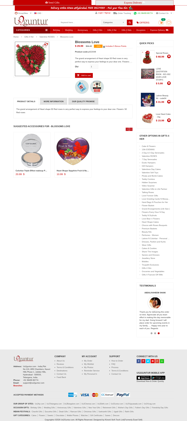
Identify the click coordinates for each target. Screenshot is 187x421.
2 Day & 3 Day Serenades (153, 153)
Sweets (50, 415)
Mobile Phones (73, 415)
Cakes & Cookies (149, 248)
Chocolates (60, 415)
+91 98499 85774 (145, 13)
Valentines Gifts (80, 408)
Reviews (60, 364)
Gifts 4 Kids (126, 30)
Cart (161, 22)
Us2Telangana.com (54, 404)
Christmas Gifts (90, 412)
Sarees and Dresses (150, 255)
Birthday (56, 30)
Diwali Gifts (63, 412)
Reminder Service (92, 371)
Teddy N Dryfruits (149, 215)
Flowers (42, 415)
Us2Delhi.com (102, 404)
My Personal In (90, 374)
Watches (84, 415)
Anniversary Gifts (64, 408)
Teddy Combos (148, 179)
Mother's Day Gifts (125, 408)
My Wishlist (89, 364)
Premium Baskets (149, 228)
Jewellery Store (148, 258)
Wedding (69, 30)
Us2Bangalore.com (71, 404)
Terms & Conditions (65, 367)
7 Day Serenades (149, 159)
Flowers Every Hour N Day (153, 212)
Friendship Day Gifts (160, 408)
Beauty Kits (147, 232)
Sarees (108, 415)
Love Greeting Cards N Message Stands (159, 199)
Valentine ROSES (46, 37)
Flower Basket (148, 205)
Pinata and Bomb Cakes (152, 176)
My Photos (88, 367)
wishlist (168, 22)
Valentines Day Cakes (151, 169)
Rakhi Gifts (129, 412)
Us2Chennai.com (88, 404)
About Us (61, 361)
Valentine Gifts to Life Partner (154, 189)
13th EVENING (148, 149)
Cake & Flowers (149, 146)
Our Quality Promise (83, 101)
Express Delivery (157, 30)
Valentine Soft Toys (150, 172)
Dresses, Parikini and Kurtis (154, 242)
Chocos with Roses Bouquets (154, 225)
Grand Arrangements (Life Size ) (156, 209)
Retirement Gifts (109, 408)
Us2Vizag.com (150, 404)
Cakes (34, 415)
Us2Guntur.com (117, 404)
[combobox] (114, 21)
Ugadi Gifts (118, 412)
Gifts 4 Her (112, 30)
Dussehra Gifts (51, 412)
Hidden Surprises (149, 182)
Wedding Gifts (49, 408)
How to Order (117, 361)
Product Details (26, 101)
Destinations (62, 371)
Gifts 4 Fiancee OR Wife (152, 275)
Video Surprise (148, 186)
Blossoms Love (66, 37)
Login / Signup (104, 13)
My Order (88, 361)
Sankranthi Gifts (104, 412)
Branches (17, 385)
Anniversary (83, 30)
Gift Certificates (96, 415)
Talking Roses (148, 192)
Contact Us (61, 374)
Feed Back (61, 377)
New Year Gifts (94, 408)
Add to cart (86, 75)
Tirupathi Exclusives (150, 265)
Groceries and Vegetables (153, 271)
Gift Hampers (147, 166)
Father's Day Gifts (142, 408)
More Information (54, 101)
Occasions (140, 30)
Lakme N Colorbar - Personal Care (157, 238)
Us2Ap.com (39, 404)
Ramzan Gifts (75, 412)
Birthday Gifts (36, 408)
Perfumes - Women (150, 235)
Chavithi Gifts (37, 412)
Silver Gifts (146, 245)
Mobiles (145, 261)
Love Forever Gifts (150, 196)
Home (16, 37)
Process (114, 367)
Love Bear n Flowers (151, 219)
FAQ (113, 364)
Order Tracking (124, 13)
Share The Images (150, 252)
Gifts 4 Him (97, 30)
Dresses (116, 415)
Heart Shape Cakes (150, 222)
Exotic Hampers (149, 163)
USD (39, 13)
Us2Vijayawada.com (133, 404)
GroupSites (23, 13)
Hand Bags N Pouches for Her (155, 202)
